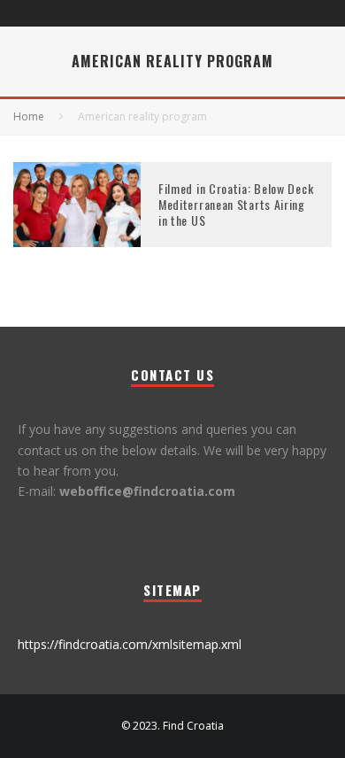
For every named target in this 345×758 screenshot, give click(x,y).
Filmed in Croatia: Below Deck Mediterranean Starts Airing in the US (235, 204)
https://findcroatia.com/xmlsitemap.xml (130, 644)
